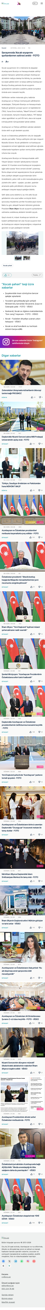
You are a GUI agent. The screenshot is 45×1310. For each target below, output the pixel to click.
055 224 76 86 (8, 1289)
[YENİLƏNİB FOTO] (22, 416)
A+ (7, 61)
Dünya (4, 397)
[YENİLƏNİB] (22, 996)
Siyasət (5, 444)
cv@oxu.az (6, 1277)
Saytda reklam (8, 1295)
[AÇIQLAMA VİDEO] (22, 1143)
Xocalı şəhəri (7, 265)
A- (2, 62)
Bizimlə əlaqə (7, 1298)
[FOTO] (22, 753)
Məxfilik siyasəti (8, 1302)
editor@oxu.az (8, 1285)
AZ (34, 3)
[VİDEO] (22, 900)
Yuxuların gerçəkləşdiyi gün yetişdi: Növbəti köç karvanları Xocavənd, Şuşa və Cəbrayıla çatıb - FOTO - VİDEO (23, 304)
